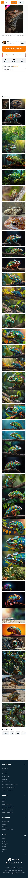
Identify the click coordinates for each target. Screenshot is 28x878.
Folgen (22, 43)
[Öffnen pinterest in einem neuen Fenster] (13, 874)
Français (4, 860)
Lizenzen (4, 810)
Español (4, 852)
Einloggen (21, 2)
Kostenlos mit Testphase (14, 48)
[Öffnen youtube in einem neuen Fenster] (20, 874)
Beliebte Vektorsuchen (8, 818)
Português (5, 855)
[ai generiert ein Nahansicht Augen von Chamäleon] (13, 655)
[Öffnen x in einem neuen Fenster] (18, 874)
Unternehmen (5, 787)
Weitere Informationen (9, 69)
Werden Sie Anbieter (7, 840)
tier (12, 744)
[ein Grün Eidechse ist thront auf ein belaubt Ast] (13, 584)
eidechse (6, 744)
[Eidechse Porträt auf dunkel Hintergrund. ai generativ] (5, 104)
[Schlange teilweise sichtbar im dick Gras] (13, 144)
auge (18, 744)
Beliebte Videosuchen (7, 823)
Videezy (4, 784)
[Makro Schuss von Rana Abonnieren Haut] (13, 234)
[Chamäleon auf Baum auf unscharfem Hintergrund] (13, 626)
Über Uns (4, 838)
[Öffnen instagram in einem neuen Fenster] (8, 874)
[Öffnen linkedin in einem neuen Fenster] (11, 874)
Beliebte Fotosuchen (7, 820)
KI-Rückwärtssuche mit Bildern (10, 795)
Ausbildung (5, 790)
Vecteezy (4, 782)
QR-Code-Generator (7, 801)
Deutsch (4, 857)
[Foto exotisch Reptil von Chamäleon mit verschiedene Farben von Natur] (13, 668)
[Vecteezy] (2, 2)
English (4, 849)
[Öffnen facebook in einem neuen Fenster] (6, 874)
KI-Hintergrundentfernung (9, 798)
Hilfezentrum (5, 832)
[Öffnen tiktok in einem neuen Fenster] (15, 874)
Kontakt (4, 835)
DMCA (3, 812)
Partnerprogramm (6, 815)
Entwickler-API (6, 793)
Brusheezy (5, 779)
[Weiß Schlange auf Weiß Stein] (13, 220)
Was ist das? (15, 66)
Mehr (3, 863)
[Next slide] (22, 744)
